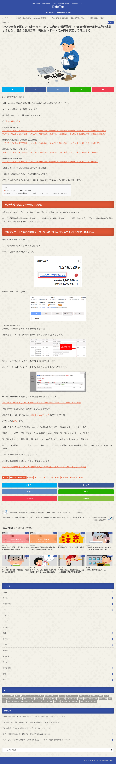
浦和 (96, 698)
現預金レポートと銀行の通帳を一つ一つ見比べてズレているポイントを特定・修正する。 (37, 193)
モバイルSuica (17, 698)
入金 (41, 698)
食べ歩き (93, 701)
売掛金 (81, 698)
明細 (85, 698)
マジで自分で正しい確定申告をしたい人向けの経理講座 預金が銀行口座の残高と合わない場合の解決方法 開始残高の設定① (54, 130)
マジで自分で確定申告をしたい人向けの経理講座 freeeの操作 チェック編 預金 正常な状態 (41, 402)
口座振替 (69, 698)
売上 (75, 698)
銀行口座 (65, 477)
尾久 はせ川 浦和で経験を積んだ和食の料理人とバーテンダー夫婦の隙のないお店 (36, 740)
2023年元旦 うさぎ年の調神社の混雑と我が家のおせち (26, 728)
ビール (106, 696)
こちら (16, 421)
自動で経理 (15, 701)
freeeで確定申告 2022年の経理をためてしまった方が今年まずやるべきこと (34, 716)
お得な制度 (7, 604)
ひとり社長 (24, 696)
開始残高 (74, 477)
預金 (81, 477)
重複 (51, 701)
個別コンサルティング (40, 415)
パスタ (93, 696)
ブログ (5, 621)
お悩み (31, 477)
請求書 (46, 701)
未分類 (5, 650)
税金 (4, 701)
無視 (100, 698)
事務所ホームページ (64, 12)
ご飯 (4, 609)
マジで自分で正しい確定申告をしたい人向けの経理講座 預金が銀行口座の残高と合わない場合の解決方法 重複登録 (50, 162)
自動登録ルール (25, 701)
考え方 (5, 662)
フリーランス (49, 477)
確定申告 (22, 477)
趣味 (4, 674)
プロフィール (50, 12)
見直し (34, 701)
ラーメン (26, 698)
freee (6, 477)
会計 (4, 633)
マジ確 (14, 477)
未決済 (91, 698)
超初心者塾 (7, 668)
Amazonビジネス (8, 696)
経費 (9, 701)
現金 (105, 698)
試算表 (40, 701)
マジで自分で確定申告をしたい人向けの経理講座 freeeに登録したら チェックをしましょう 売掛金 (44, 467)
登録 (58, 477)
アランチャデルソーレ (37, 696)
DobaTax (58, 7)
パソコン (6, 615)
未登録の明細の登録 (12, 121)
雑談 (4, 680)
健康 (36, 698)
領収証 (87, 701)
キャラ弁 (62, 696)
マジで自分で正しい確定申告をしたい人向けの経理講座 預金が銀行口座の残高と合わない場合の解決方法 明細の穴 (50, 152)
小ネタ (5, 645)
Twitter (5, 598)
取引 (59, 698)
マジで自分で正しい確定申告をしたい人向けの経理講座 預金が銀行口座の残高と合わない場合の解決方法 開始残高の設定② (54, 134)
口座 (63, 698)
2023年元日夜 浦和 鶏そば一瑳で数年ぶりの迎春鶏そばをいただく (31, 722)
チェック (39, 477)
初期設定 (47, 698)
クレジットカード (72, 696)
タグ (80, 696)
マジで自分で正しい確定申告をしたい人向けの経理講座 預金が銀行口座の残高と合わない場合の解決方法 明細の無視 (51, 143)
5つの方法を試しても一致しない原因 (18, 190)
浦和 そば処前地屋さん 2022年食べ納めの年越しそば (26, 734)
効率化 (5, 639)
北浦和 (54, 698)
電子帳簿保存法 (73, 701)
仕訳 (32, 698)
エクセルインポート (51, 696)
